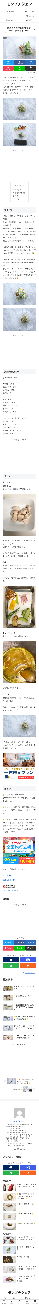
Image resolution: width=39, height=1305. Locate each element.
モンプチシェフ (19, 1121)
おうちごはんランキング (11, 890)
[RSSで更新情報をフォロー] (28, 965)
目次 (16, 185)
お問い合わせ (28, 1298)
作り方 (17, 196)
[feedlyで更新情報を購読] (11, 965)
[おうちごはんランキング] (9, 887)
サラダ (6, 899)
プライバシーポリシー (10, 1298)
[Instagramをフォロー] (28, 959)
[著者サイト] (11, 959)
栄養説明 (18, 190)
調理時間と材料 (20, 193)
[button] (35, 622)
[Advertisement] (19, 165)
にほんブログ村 (9, 880)
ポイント (18, 199)
